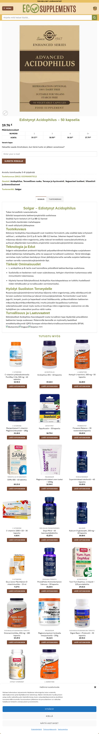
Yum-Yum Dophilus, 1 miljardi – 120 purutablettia (82, 583)
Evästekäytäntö (36, 729)
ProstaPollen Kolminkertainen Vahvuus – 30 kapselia (49, 583)
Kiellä (49, 716)
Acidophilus (16, 181)
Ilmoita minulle (14, 161)
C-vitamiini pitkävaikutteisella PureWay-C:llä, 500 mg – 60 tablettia (17, 377)
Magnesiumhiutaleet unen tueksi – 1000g (49, 480)
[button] (95, 687)
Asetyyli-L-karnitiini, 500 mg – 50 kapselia (82, 375)
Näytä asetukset (49, 723)
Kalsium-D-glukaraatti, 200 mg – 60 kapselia (82, 531)
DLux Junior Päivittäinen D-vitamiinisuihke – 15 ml (17, 583)
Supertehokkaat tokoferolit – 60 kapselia (82, 480)
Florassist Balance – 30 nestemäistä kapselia (82, 429)
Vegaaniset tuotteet (74, 181)
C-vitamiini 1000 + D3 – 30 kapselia (17, 531)
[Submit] (94, 17)
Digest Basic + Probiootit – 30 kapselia (82, 634)
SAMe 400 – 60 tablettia (17, 480)
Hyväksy (49, 709)
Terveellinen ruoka (32, 181)
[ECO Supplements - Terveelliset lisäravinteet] (49, 8)
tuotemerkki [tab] (55, 199)
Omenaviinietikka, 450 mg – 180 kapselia (17, 634)
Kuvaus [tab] (41, 199)
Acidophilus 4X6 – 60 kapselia (49, 375)
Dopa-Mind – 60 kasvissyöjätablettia (49, 531)
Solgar (18, 189)
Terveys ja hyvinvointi (53, 181)
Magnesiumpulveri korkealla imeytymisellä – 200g (49, 634)
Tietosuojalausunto (50, 729)
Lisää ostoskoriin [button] (17, 386)
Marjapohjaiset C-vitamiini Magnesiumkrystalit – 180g (17, 429)
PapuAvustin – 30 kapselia (49, 428)
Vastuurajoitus (63, 729)
